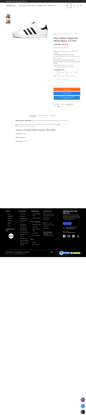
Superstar (22, 137)
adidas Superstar (73, 33)
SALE (44, 5)
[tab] (33, 115)
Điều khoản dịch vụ (24, 238)
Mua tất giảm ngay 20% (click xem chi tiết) (63, 54)
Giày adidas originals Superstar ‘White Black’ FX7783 (65, 182)
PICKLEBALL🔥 (52, 5)
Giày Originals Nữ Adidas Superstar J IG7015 (19, 182)
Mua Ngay (66, 89)
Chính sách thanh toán (23, 235)
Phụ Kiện (29, 5)
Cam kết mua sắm (36, 218)
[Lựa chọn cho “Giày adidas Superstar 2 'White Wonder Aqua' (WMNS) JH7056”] (25, 149)
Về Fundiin (22, 216)
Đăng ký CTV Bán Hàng (36, 230)
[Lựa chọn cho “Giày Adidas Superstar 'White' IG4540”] (40, 149)
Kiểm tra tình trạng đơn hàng (24, 243)
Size (54, 76)
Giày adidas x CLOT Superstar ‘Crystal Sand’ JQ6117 (49, 202)
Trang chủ (55, 33)
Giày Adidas (9, 220)
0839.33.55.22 (46, 228)
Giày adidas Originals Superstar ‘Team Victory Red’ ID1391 (49, 160)
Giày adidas (66, 33)
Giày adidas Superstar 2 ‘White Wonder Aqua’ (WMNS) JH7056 (20, 160)
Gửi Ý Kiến (67, 223)
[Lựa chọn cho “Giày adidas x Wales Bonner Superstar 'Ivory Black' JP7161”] (40, 170)
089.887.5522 (46, 219)
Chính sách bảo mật (24, 240)
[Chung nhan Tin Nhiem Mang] (54, 252)
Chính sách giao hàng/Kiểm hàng (23, 229)
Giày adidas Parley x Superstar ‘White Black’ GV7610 (35, 202)
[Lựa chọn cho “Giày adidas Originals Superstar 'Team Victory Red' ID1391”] (54, 149)
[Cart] (77, 6)
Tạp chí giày (71, 5)
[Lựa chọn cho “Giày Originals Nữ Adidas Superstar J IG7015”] (25, 170)
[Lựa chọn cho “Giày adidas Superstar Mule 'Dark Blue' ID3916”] (54, 170)
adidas (58, 106)
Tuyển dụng (35, 226)
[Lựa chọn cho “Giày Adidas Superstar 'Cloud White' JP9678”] (25, 191)
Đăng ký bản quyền (37, 224)
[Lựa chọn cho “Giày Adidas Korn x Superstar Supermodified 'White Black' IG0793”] (69, 149)
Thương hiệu (39, 5)
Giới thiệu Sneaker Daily (36, 214)
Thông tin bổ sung (43, 115)
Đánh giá (53, 115)
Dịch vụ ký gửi (35, 244)
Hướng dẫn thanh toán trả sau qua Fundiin (23, 220)
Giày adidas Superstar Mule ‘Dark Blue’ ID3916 (50, 181)
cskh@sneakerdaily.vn (71, 232)
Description (33, 115)
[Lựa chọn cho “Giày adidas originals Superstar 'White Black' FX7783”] (69, 170)
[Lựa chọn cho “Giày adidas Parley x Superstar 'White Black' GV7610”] (40, 191)
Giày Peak (9, 222)
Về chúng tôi (66, 5)
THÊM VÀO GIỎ (67, 93)
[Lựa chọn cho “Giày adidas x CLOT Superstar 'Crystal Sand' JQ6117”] (54, 191)
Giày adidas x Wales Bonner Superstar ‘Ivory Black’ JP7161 (35, 182)
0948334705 (72, 228)
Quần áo (24, 5)
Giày (20, 5)
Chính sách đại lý (36, 235)
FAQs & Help (22, 213)
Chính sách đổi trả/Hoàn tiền (23, 225)
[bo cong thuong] (64, 252)
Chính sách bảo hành (24, 232)
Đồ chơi (34, 5)
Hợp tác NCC (35, 233)
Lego (8, 225)
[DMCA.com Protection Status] (75, 252)
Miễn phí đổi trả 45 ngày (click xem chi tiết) (63, 60)
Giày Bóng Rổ (10, 216)
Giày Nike (9, 218)
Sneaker (61, 33)
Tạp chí (34, 242)
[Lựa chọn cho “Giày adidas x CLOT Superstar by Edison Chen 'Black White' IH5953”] (69, 191)
